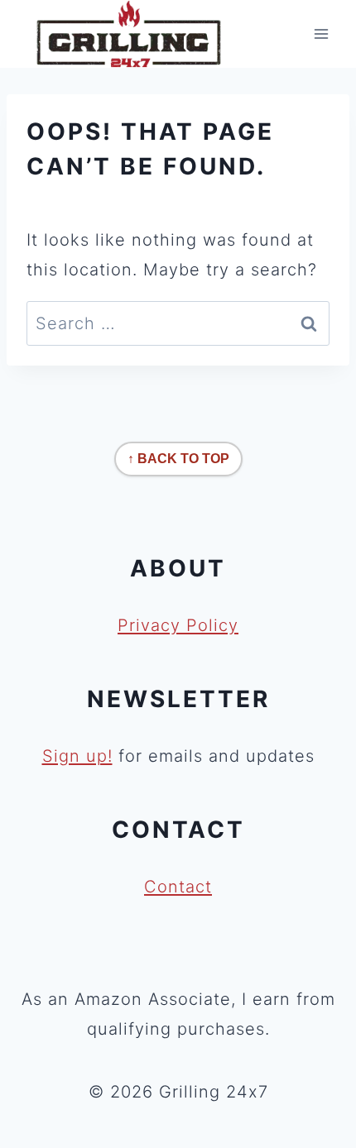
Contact (178, 887)
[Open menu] (320, 34)
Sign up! (77, 756)
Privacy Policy (178, 625)
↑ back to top (178, 459)
